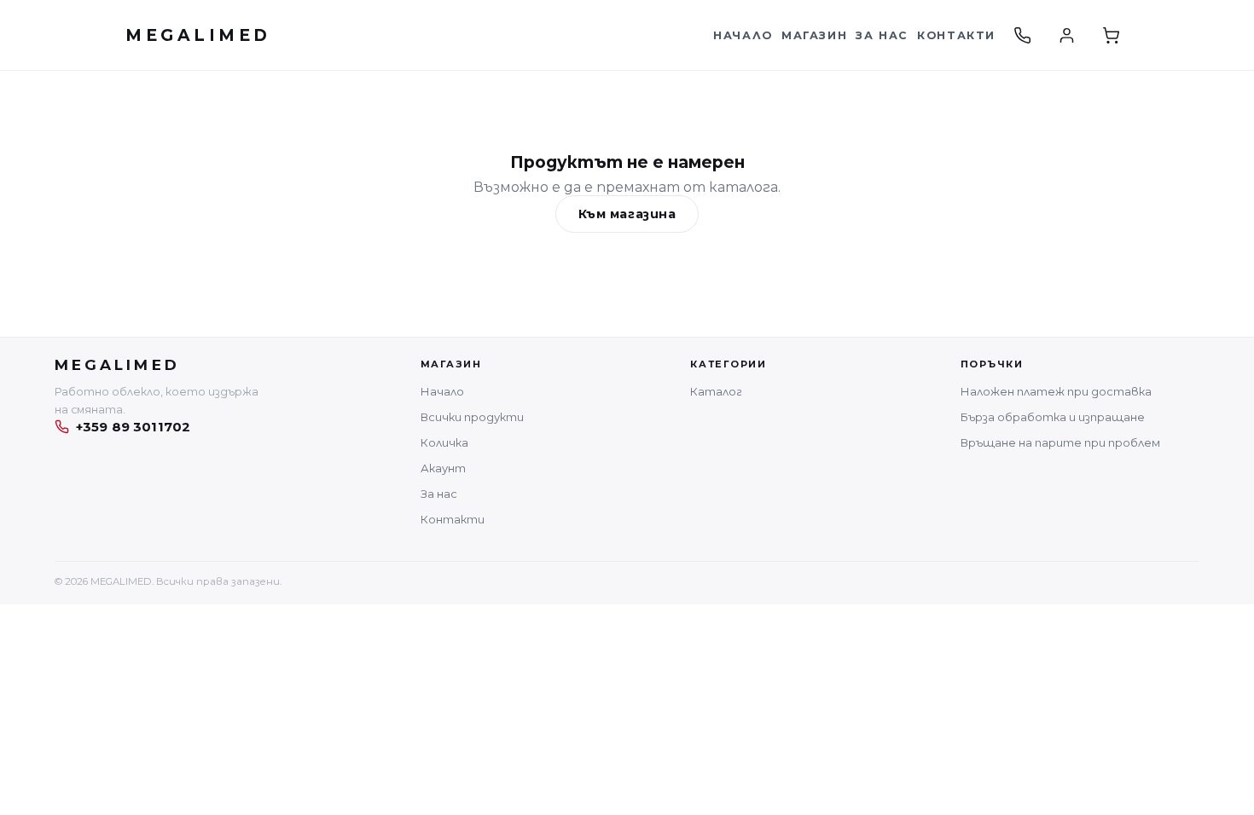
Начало (743, 35)
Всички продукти (472, 417)
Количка (444, 442)
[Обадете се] (1022, 35)
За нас (882, 35)
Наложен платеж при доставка (1056, 391)
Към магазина (627, 214)
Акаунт (443, 468)
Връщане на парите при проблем (1060, 442)
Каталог (716, 391)
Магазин (814, 35)
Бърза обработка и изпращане (1053, 417)
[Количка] (1111, 35)
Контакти (956, 35)
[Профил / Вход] (1066, 35)
